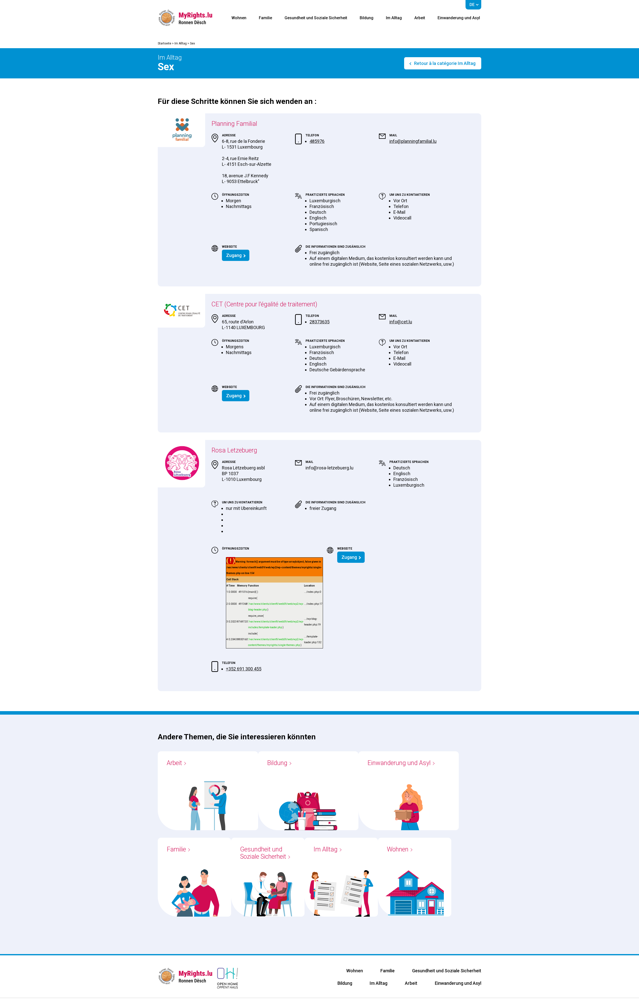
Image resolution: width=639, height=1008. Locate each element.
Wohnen (238, 17)
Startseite (164, 43)
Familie (265, 17)
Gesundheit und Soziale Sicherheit (316, 17)
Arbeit (419, 17)
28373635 (319, 321)
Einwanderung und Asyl (459, 17)
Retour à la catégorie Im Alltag (444, 63)
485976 (317, 141)
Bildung (366, 17)
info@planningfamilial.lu (413, 141)
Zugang (234, 255)
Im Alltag (394, 17)
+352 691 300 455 (243, 668)
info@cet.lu (400, 321)
